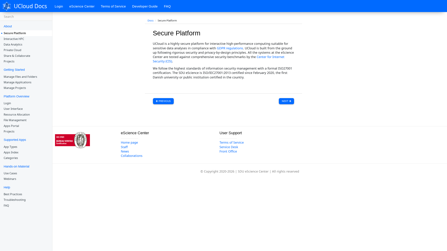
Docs (150, 20)
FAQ (167, 6)
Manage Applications (17, 82)
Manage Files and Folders (20, 77)
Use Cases (10, 173)
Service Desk (228, 147)
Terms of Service (113, 6)
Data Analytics (13, 44)
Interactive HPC (14, 39)
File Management (15, 120)
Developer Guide (145, 6)
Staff (124, 147)
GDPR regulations (230, 48)
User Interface (13, 109)
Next (285, 101)
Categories (11, 158)
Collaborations (131, 156)
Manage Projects (15, 88)
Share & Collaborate (17, 56)
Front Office (228, 151)
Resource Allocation (17, 114)
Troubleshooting (15, 200)
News (125, 151)
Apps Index (11, 152)
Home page (129, 142)
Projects (9, 61)
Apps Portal (11, 126)
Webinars (10, 179)
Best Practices (13, 194)
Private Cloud (12, 50)
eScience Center (81, 6)
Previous (164, 101)
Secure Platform (15, 33)
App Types (10, 147)
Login (59, 6)
